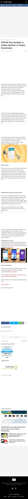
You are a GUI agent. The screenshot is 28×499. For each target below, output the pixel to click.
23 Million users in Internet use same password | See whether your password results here (17, 435)
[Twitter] (14, 323)
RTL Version (21, 496)
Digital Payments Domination (10, 39)
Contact (14, 5)
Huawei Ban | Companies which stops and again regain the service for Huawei (17, 441)
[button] (1, 2)
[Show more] (25, 323)
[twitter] (12, 488)
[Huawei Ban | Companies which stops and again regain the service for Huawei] (4, 441)
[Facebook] (5, 323)
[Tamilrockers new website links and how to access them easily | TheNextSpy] (14, 417)
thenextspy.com (7, 351)
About (9, 496)
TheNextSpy (7, 2)
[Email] (22, 323)
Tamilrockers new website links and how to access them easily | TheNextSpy (13, 429)
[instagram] (15, 488)
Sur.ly (9, 354)
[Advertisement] (14, 22)
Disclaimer (19, 5)
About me (8, 5)
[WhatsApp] (19, 323)
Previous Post (5, 341)
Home (2, 5)
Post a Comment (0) (14, 337)
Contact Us (14, 496)
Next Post (24, 341)
